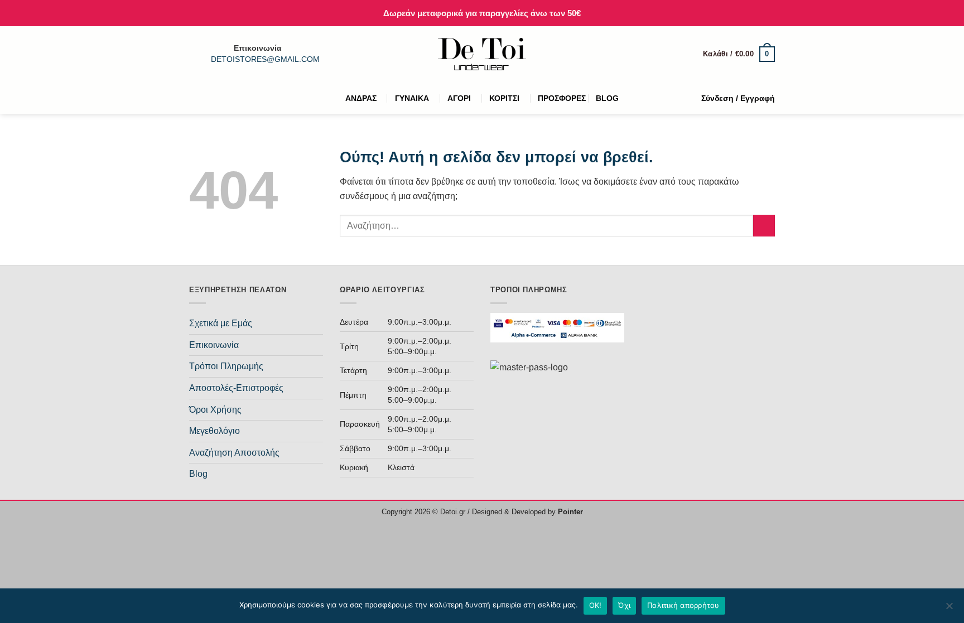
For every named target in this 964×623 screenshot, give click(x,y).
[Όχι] (949, 609)
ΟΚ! (595, 605)
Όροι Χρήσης (215, 409)
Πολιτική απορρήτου (683, 605)
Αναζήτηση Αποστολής (234, 452)
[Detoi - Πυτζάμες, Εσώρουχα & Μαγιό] (482, 54)
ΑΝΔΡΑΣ (361, 98)
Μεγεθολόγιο (214, 431)
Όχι (624, 605)
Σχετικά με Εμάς (220, 323)
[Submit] (764, 225)
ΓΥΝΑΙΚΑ (412, 98)
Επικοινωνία (214, 345)
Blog (198, 474)
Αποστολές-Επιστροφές (236, 388)
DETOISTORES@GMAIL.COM (265, 59)
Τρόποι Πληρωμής (226, 366)
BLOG (607, 98)
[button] (739, 54)
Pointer (569, 512)
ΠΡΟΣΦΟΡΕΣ (562, 98)
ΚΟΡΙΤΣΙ (504, 98)
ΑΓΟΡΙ (459, 98)
